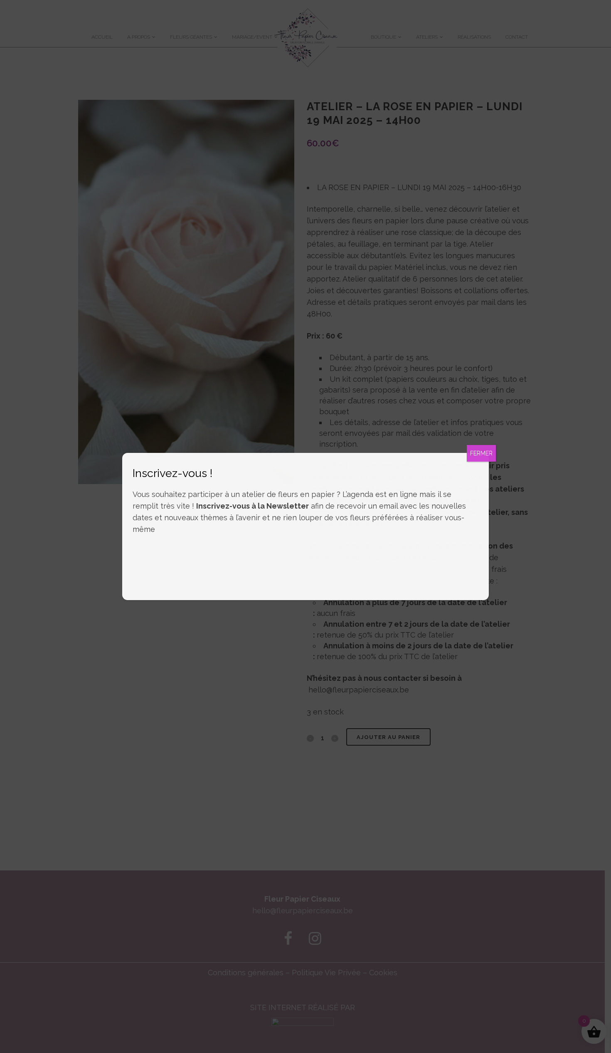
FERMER (481, 453)
